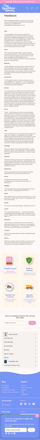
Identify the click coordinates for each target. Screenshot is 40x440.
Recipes (23, 390)
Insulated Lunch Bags (8, 390)
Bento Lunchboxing (26, 388)
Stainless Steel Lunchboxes (10, 392)
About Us (23, 385)
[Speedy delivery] (28, 287)
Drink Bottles (5, 388)
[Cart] (32, 8)
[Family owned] (9, 260)
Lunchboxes (5, 385)
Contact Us (24, 394)
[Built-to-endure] (28, 260)
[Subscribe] (31, 430)
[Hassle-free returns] (9, 287)
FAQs (22, 392)
